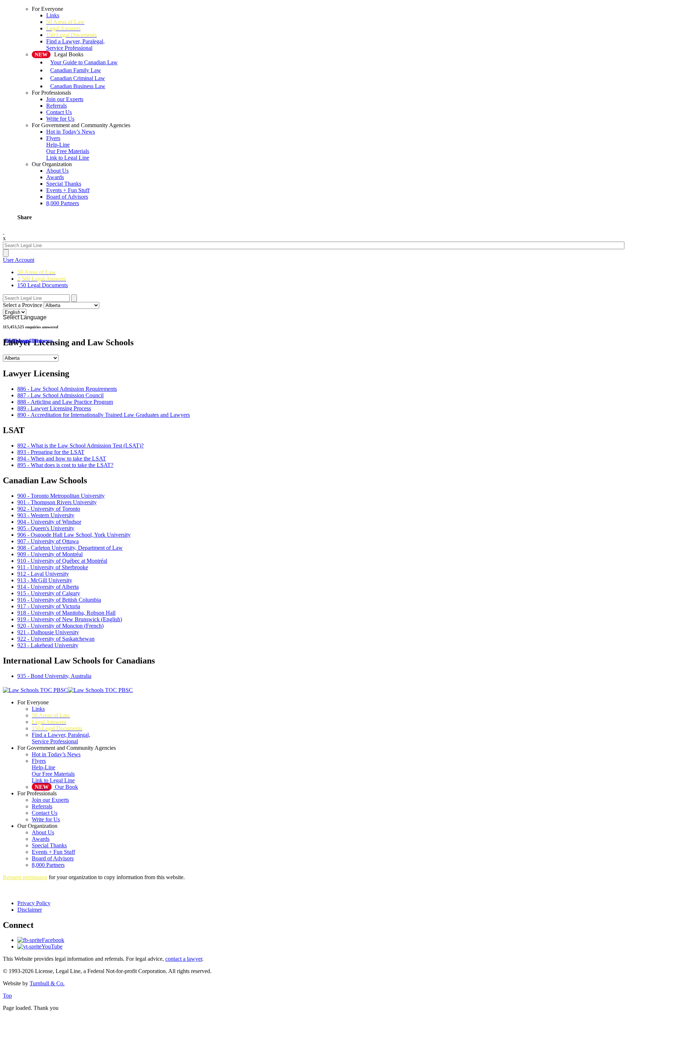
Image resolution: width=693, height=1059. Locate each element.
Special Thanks (63, 184)
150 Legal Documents (42, 285)
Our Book (56, 787)
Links (52, 15)
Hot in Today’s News (70, 132)
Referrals (56, 106)
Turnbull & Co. (47, 983)
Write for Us (46, 819)
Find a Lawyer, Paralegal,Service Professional (75, 44)
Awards (55, 177)
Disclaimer (29, 910)
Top (7, 996)
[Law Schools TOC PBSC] (68, 688)
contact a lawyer (183, 959)
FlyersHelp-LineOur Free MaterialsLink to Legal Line (67, 148)
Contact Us (59, 112)
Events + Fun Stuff (68, 190)
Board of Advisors (67, 197)
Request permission (25, 877)
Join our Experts (64, 99)
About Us (57, 171)
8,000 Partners (62, 203)
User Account (18, 260)
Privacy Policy (34, 903)
